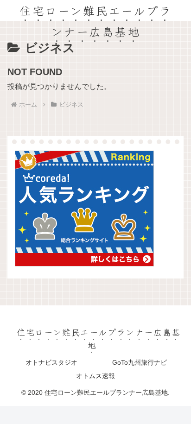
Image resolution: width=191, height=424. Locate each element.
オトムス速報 (95, 376)
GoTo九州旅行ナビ (139, 362)
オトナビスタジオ (51, 362)
